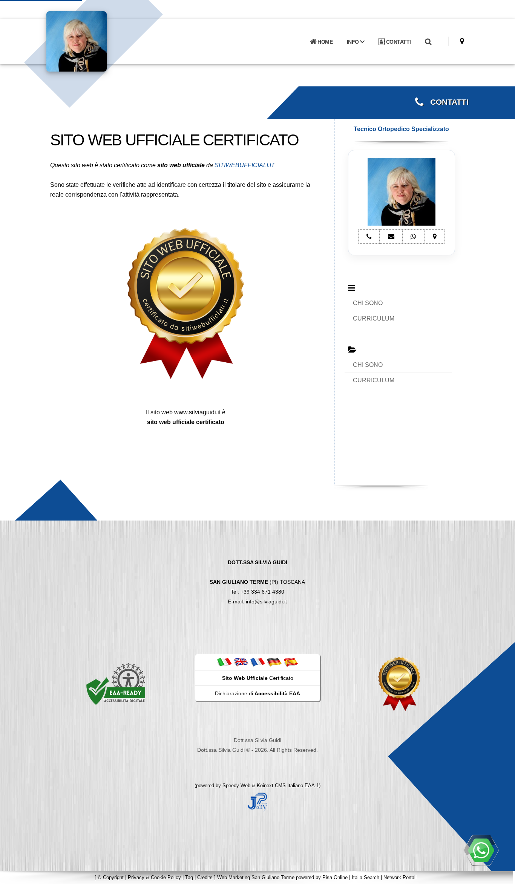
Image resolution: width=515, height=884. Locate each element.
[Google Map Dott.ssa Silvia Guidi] (462, 41)
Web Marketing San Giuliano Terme (255, 877)
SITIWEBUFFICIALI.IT (245, 165)
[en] (240, 662)
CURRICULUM (373, 318)
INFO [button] (353, 42)
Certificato (257, 678)
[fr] (257, 662)
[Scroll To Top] (501, 875)
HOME (324, 42)
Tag (189, 877)
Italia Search (365, 877)
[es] (290, 662)
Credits (205, 877)
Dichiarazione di (257, 693)
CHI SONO (368, 303)
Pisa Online (335, 877)
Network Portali (400, 877)
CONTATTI (398, 42)
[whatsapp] (481, 850)
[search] (428, 42)
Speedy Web (236, 785)
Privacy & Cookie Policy (154, 877)
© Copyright (111, 877)
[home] (96, 41)
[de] (274, 662)
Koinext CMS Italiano (281, 785)
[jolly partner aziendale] (257, 802)
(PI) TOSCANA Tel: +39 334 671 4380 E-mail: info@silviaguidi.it (257, 582)
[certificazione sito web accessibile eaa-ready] (116, 684)
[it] (224, 662)
